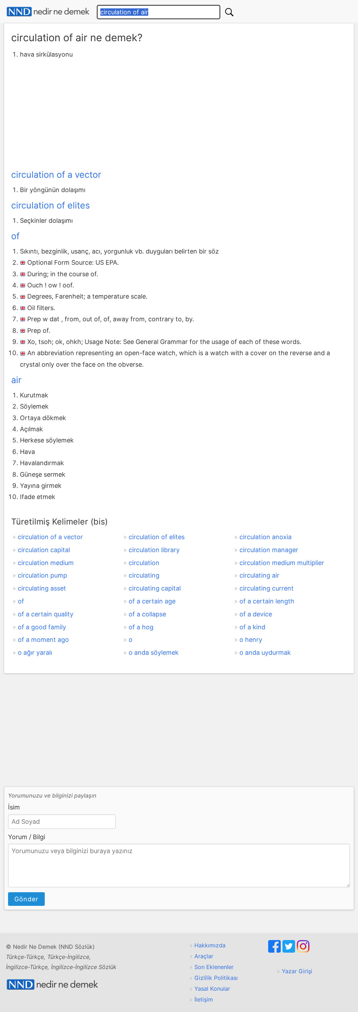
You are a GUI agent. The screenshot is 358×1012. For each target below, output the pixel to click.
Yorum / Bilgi (26, 837)
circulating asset (42, 588)
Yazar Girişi (297, 971)
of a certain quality (45, 614)
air (16, 380)
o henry (250, 639)
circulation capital (44, 549)
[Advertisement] (179, 113)
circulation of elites (50, 205)
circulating (144, 575)
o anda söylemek (154, 652)
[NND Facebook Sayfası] (275, 950)
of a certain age (152, 601)
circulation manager (268, 549)
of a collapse (147, 614)
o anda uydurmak (265, 652)
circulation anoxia (265, 537)
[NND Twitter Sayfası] (289, 950)
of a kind (252, 627)
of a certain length (266, 601)
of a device (255, 614)
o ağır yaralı (35, 652)
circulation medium (46, 562)
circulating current (266, 588)
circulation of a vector (56, 174)
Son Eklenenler (214, 966)
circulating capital (155, 588)
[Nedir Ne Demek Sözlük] (48, 12)
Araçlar (203, 956)
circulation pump (42, 575)
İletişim (203, 999)
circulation (144, 562)
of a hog (141, 627)
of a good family (42, 627)
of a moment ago (43, 639)
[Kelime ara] (229, 12)
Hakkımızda (209, 945)
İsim (14, 807)
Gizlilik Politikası (216, 977)
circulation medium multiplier (281, 562)
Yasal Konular (212, 988)
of (15, 236)
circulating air (259, 575)
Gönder (26, 899)
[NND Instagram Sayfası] (303, 950)
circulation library (154, 549)
